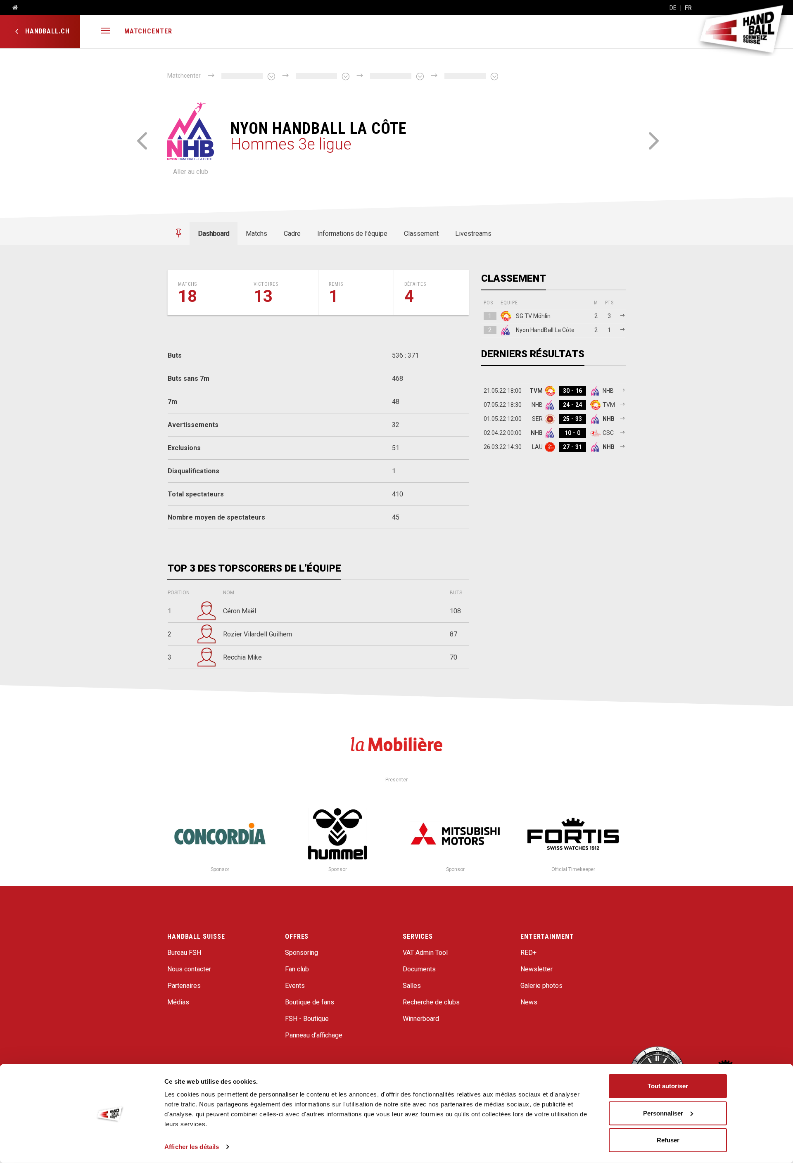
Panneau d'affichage (313, 1035)
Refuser (668, 1140)
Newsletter (536, 969)
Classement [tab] (421, 233)
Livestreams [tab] (473, 233)
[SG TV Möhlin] (141, 139)
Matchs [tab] (256, 233)
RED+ (528, 953)
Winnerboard (421, 1019)
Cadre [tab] (292, 233)
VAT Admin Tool (425, 953)
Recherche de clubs (431, 1002)
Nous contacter (189, 969)
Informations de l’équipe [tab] (352, 233)
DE (673, 8)
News (528, 1002)
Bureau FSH (184, 953)
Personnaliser (663, 1112)
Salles (412, 986)
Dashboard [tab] (213, 233)
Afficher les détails (191, 1146)
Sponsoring (301, 953)
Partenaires (184, 986)
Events (295, 986)
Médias (178, 1002)
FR (688, 8)
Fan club (297, 969)
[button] (105, 31)
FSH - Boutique (307, 1019)
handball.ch (46, 31)
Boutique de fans (309, 1002)
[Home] (12, 8)
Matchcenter (148, 31)
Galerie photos (541, 986)
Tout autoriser (668, 1085)
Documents (419, 969)
